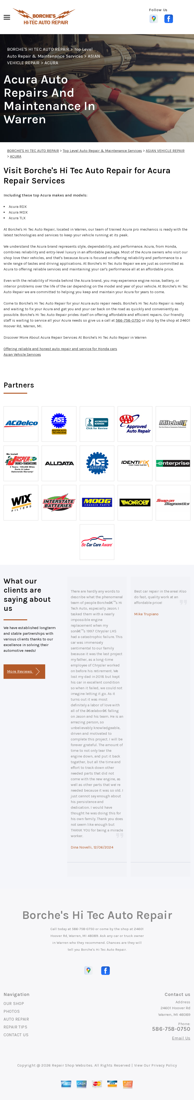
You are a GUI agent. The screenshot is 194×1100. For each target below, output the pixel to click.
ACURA (51, 62)
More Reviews (20, 671)
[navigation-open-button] (7, 16)
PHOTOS (12, 1011)
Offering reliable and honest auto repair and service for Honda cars (60, 349)
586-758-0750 (128, 320)
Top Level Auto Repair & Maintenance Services (102, 150)
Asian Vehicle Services (22, 354)
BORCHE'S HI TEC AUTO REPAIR (38, 49)
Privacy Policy (164, 1065)
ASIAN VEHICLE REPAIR (165, 150)
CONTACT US (16, 1034)
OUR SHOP (14, 1003)
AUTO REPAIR (16, 1019)
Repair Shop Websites (72, 1065)
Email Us (181, 1038)
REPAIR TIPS (15, 1027)
